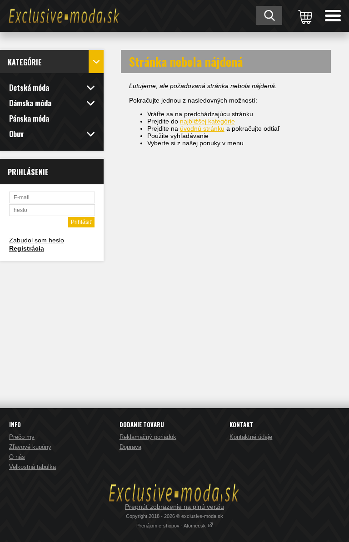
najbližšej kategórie (207, 121)
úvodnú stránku (202, 128)
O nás (17, 456)
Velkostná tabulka (32, 466)
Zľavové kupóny (30, 446)
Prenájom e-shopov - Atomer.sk (171, 525)
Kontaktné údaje (250, 437)
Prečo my (22, 437)
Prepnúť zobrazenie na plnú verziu (174, 506)
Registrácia (26, 248)
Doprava (130, 446)
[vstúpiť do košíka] (303, 16)
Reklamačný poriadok (148, 437)
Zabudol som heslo (36, 240)
